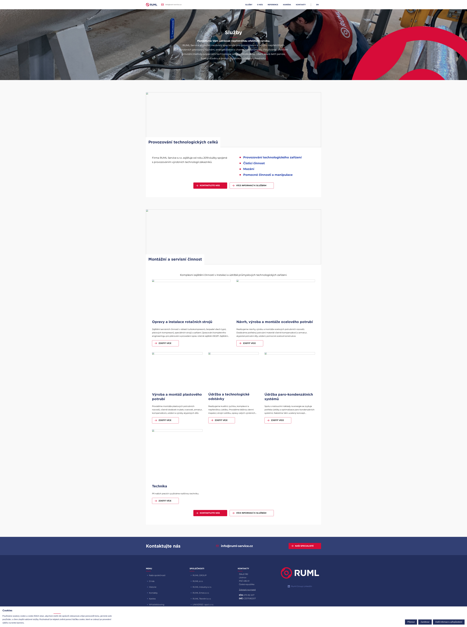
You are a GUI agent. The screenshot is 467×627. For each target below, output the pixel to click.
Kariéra (287, 5)
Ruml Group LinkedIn (301, 586)
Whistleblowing (156, 604)
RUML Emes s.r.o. (201, 593)
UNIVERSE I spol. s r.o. (203, 604)
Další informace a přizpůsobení (448, 622)
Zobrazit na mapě (247, 590)
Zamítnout (425, 622)
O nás (260, 5)
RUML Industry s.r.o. (202, 587)
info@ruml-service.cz (173, 4)
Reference (273, 5)
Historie (152, 587)
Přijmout (411, 622)
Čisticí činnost (254, 163)
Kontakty (301, 5)
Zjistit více (165, 343)
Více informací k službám (251, 185)
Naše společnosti (157, 575)
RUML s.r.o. (198, 581)
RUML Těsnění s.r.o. (202, 599)
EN (317, 5)
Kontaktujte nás (210, 185)
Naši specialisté (304, 546)
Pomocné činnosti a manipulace (268, 175)
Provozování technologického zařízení (272, 157)
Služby (248, 5)
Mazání (248, 169)
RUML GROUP (200, 575)
